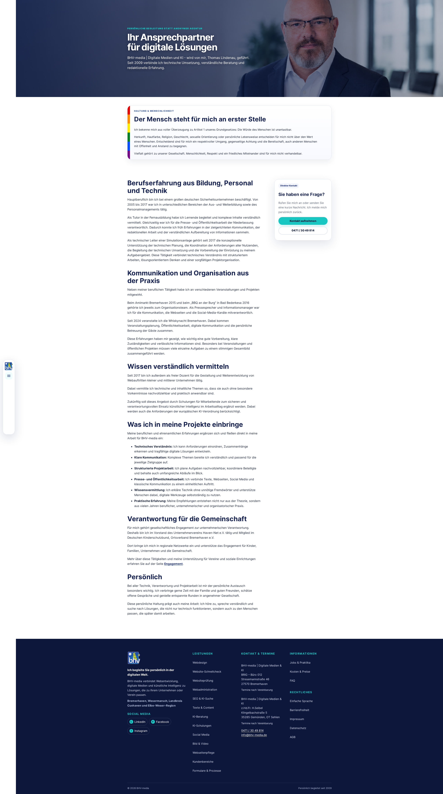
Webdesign (200, 662)
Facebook (160, 722)
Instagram (139, 731)
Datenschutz (298, 728)
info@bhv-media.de (254, 735)
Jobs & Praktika (300, 662)
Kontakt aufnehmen (303, 221)
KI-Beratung (200, 716)
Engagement (173, 564)
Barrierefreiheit (299, 710)
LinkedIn (138, 722)
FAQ (292, 680)
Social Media (201, 734)
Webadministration (205, 689)
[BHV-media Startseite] (8, 366)
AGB (292, 737)
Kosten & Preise (300, 671)
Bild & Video (201, 743)
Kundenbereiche (203, 761)
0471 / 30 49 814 (303, 230)
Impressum (297, 719)
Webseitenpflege (203, 752)
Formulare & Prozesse (207, 770)
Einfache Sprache (301, 701)
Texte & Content (203, 707)
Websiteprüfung (203, 680)
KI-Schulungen (202, 725)
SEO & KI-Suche (203, 698)
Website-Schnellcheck (207, 671)
